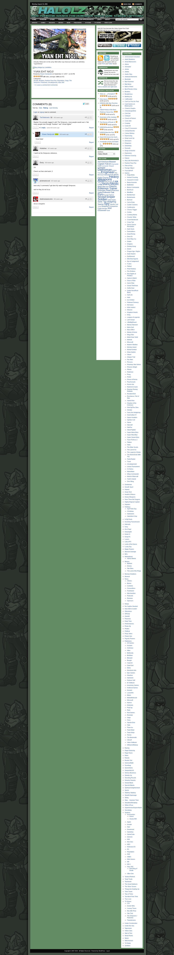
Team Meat (130, 730)
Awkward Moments (131, 77)
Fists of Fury (128, 165)
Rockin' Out (128, 760)
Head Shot (128, 492)
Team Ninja (130, 732)
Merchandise (131, 593)
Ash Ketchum (103, 162)
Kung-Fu (127, 537)
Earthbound (131, 256)
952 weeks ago (58, 199)
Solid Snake (111, 200)
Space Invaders (132, 417)
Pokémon (130, 372)
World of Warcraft (132, 476)
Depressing (128, 136)
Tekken (129, 442)
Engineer (107, 172)
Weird (127, 938)
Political (127, 631)
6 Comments (53, 85)
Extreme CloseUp (130, 155)
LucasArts (130, 693)
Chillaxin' (128, 116)
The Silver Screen (130, 886)
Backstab (128, 79)
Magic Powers (129, 549)
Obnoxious (128, 611)
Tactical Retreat (130, 876)
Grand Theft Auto (132, 285)
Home (34, 19)
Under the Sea (129, 926)
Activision (130, 648)
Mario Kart (130, 327)
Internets (127, 524)
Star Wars (130, 568)
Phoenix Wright (132, 367)
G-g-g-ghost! (129, 170)
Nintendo (130, 705)
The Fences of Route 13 (107, 122)
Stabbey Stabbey (130, 793)
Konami (129, 690)
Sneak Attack (129, 783)
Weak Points (129, 936)
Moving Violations (130, 574)
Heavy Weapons (130, 497)
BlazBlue (130, 192)
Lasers (127, 539)
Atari (128, 827)
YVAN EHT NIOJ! (43, 71)
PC (128, 849)
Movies (60, 22)
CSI (128, 903)
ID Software (131, 683)
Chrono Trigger (132, 210)
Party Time (128, 621)
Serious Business (130, 773)
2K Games (130, 643)
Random (43, 19)
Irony (126, 527)
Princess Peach (105, 190)
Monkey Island (131, 347)
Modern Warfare (132, 344)
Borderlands (131, 197)
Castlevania (131, 207)
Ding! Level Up (129, 138)
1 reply (43, 128)
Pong (129, 374)
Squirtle (112, 204)
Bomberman (131, 195)
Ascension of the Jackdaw (108, 117)
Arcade (36, 80)
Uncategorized (52, 82)
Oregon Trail (131, 357)
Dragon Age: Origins (133, 251)
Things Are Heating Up (132, 889)
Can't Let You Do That (132, 101)
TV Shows (97, 22)
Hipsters (127, 504)
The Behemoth (132, 737)
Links (99, 19)
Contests (130, 586)
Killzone (129, 310)
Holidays (52, 22)
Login (35, 112)
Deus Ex (130, 236)
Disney (129, 566)
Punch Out (130, 384)
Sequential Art (129, 770)
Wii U (129, 864)
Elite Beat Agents (132, 259)
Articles (129, 581)
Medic (114, 184)
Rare (128, 710)
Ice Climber (130, 300)
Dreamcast (130, 829)
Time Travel (128, 891)
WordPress (102, 951)
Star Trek (130, 913)
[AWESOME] (42, 76)
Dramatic (128, 148)
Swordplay (128, 810)
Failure (127, 158)
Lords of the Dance (131, 544)
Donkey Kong (131, 246)
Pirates (127, 629)
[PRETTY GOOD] (40, 76)
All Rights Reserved (84, 951)
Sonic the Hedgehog (133, 412)
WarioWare (130, 471)
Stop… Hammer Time (132, 800)
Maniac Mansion (132, 325)
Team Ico (130, 727)
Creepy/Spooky (130, 131)
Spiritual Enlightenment (132, 788)
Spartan (101, 204)
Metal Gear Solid (132, 337)
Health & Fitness (130, 494)
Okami (129, 354)
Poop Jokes (128, 633)
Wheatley (104, 208)
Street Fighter (131, 430)
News (68, 22)
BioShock (130, 190)
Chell (99, 166)
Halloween (130, 514)
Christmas (130, 511)
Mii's (126, 554)
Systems (88, 22)
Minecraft (130, 342)
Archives (71, 19)
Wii (128, 862)
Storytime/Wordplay (131, 803)
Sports (127, 790)
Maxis (129, 695)
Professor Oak (108, 192)
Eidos (129, 668)
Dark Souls (130, 229)
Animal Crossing (132, 177)
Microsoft (130, 700)
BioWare (130, 655)
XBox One (130, 873)
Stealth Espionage (131, 795)
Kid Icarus (130, 305)
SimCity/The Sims (132, 407)
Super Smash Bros (133, 437)
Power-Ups (128, 636)
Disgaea (130, 244)
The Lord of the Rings (134, 571)
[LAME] (36, 76)
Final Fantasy (131, 269)
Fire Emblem (131, 271)
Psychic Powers (130, 638)
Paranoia (128, 619)
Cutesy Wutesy (129, 133)
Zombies (127, 945)
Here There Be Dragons (132, 499)
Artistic (34, 22)
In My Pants (128, 519)
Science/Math (129, 763)
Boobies (41, 80)
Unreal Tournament (133, 466)
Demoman (105, 169)
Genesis (129, 837)
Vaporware (128, 928)
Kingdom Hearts (132, 312)
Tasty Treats (128, 879)
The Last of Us (131, 450)
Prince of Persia (132, 379)
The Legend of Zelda (134, 452)
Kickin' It (127, 534)
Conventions (131, 588)
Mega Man (102, 186)
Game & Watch (132, 278)
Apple (129, 822)
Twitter (110, 64)
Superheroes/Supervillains (133, 807)
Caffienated (128, 99)
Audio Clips (128, 74)
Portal (129, 377)
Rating (45, 108)
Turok (129, 461)
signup (42, 112)
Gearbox (130, 675)
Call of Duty (131, 202)
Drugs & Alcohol (130, 150)
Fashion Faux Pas (51, 80)
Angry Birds (131, 175)
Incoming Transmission (132, 522)
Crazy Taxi (130, 222)
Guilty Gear (130, 288)
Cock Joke (128, 121)
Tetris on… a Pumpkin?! (107, 94)
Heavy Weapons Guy (108, 179)
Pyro (100, 194)
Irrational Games (132, 688)
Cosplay (127, 123)
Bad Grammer (129, 81)
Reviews (130, 598)
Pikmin (129, 369)
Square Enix (131, 722)
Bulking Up (128, 96)
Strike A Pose (129, 805)
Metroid (129, 340)
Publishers (78, 22)
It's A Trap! (128, 529)
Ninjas (127, 604)
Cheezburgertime (130, 111)
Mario (106, 183)
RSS (103, 64)
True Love (128, 899)
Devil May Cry (131, 239)
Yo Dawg (128, 943)
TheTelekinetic (45, 117)
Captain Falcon (104, 164)
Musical (127, 576)
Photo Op (128, 626)
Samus (111, 195)
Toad (116, 204)
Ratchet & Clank (132, 387)
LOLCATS (128, 542)
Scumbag (128, 765)
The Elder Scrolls (132, 447)
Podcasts (130, 596)
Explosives (128, 153)
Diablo (129, 241)
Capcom (130, 663)
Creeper (101, 168)
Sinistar (129, 410)
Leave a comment (42, 85)
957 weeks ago (52, 148)
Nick (107, 186)
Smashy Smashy (130, 780)
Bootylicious (129, 94)
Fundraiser (130, 591)
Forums (61, 19)
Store (52, 19)
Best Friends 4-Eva (131, 89)
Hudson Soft (131, 680)
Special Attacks (129, 785)
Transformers (131, 920)
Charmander (114, 164)
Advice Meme (131, 558)
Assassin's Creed (132, 180)
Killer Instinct (131, 307)
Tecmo (129, 735)
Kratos (110, 182)
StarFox (129, 427)
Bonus (129, 583)
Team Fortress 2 (132, 440)
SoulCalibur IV (131, 415)
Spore (129, 422)
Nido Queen (104, 99)
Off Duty (127, 614)
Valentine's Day (132, 516)
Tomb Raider (131, 459)
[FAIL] (34, 76)
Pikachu (113, 186)
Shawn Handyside (46, 74)
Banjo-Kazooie (132, 182)
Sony (128, 720)
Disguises (128, 143)
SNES (129, 857)
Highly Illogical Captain (132, 502)
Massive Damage (130, 551)
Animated (128, 67)
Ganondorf (107, 175)
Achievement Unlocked (132, 57)
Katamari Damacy (133, 302)
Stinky (127, 798)
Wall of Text (128, 933)
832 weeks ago (58, 117)
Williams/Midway (132, 745)
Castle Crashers (132, 205)
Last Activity (53, 108)
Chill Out (127, 113)
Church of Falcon (130, 118)
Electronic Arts (131, 670)
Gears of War (131, 280)
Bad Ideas (128, 84)
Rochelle (106, 195)
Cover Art (128, 126)
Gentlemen (128, 484)
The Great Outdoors (131, 884)
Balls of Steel (129, 86)
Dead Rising (131, 234)
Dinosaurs (128, 141)
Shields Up (128, 775)
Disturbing (128, 146)
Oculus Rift (132, 819)
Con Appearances (86, 19)
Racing (127, 748)
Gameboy (130, 832)
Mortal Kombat (131, 349)
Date (40, 108)
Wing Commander (133, 474)
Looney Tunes (131, 908)
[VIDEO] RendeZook (106, 127)
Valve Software (132, 742)
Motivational (129, 556)
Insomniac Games (133, 685)
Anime (127, 69)
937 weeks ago (55, 181)
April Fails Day (131, 509)
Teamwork (128, 881)
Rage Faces (129, 753)
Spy (107, 203)
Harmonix (130, 678)
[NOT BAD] (38, 76)
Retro (126, 755)
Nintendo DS (131, 847)
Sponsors (130, 601)
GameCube (131, 834)
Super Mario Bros (132, 432)
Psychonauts (131, 382)
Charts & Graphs (130, 108)
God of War (130, 283)
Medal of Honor (132, 332)
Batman (129, 563)
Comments (138, 4)
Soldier (102, 199)
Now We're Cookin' (131, 609)
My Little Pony (131, 911)
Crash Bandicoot (132, 219)
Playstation (60, 80)
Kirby (106, 182)
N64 (128, 839)
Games (43, 22)
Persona (130, 362)
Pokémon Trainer (107, 188)
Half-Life (130, 295)
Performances (129, 624)
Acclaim (129, 645)
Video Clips (108, 22)
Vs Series (130, 469)
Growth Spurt (129, 487)
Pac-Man (130, 359)
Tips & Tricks (129, 894)
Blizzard (129, 658)
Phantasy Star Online (134, 364)
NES (128, 844)
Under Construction (131, 923)
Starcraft (129, 425)
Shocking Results (130, 778)
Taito (128, 725)
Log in (108, 951)
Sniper (110, 196)
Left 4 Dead (131, 320)
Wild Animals (129, 941)
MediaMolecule (132, 698)
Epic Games (131, 673)
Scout (102, 197)
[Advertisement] (61, 234)
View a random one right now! (107, 87)
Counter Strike (131, 217)
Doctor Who (131, 906)
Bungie (129, 660)
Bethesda (130, 653)
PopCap (129, 707)
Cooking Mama (132, 215)
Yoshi (108, 210)
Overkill (127, 616)
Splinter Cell (131, 420)
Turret (99, 206)
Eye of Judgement (133, 261)
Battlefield (130, 185)
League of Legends (133, 317)
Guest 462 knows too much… (109, 137)
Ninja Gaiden (131, 352)
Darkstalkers (131, 231)
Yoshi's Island (131, 479)
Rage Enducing (130, 750)
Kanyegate (128, 532)
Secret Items (129, 768)
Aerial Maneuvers (130, 62)
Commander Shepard (107, 166)
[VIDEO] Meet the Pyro (107, 132)
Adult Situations (130, 59)
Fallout (129, 266)
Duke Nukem (131, 254)
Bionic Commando (133, 187)
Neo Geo (130, 842)
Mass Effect (130, 330)
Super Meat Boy (132, 435)
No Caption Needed (131, 606)
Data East (130, 665)
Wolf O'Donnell (105, 209)
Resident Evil (131, 394)
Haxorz (127, 489)
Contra (129, 212)
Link (115, 181)
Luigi (100, 184)
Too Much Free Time (131, 896)
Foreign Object (129, 168)
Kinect (131, 816)
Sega (67, 80)
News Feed (127, 4)
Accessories (131, 814)
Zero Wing (130, 481)
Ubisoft (129, 740)
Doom (129, 249)
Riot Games (131, 712)
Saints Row (130, 400)
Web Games (131, 859)
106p (56, 134)
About (107, 19)
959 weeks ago (49, 162)
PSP (128, 854)
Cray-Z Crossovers (131, 128)
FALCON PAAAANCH (132, 160)
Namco (129, 702)
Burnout (129, 200)
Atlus (128, 650)
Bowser (112, 162)
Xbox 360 (61, 82)
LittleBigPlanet (131, 322)
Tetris (129, 445)
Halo (128, 297)
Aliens (127, 64)
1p (51, 117)
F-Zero (129, 264)
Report (91, 128)
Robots (127, 758)
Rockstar (130, 715)
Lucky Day (128, 547)
